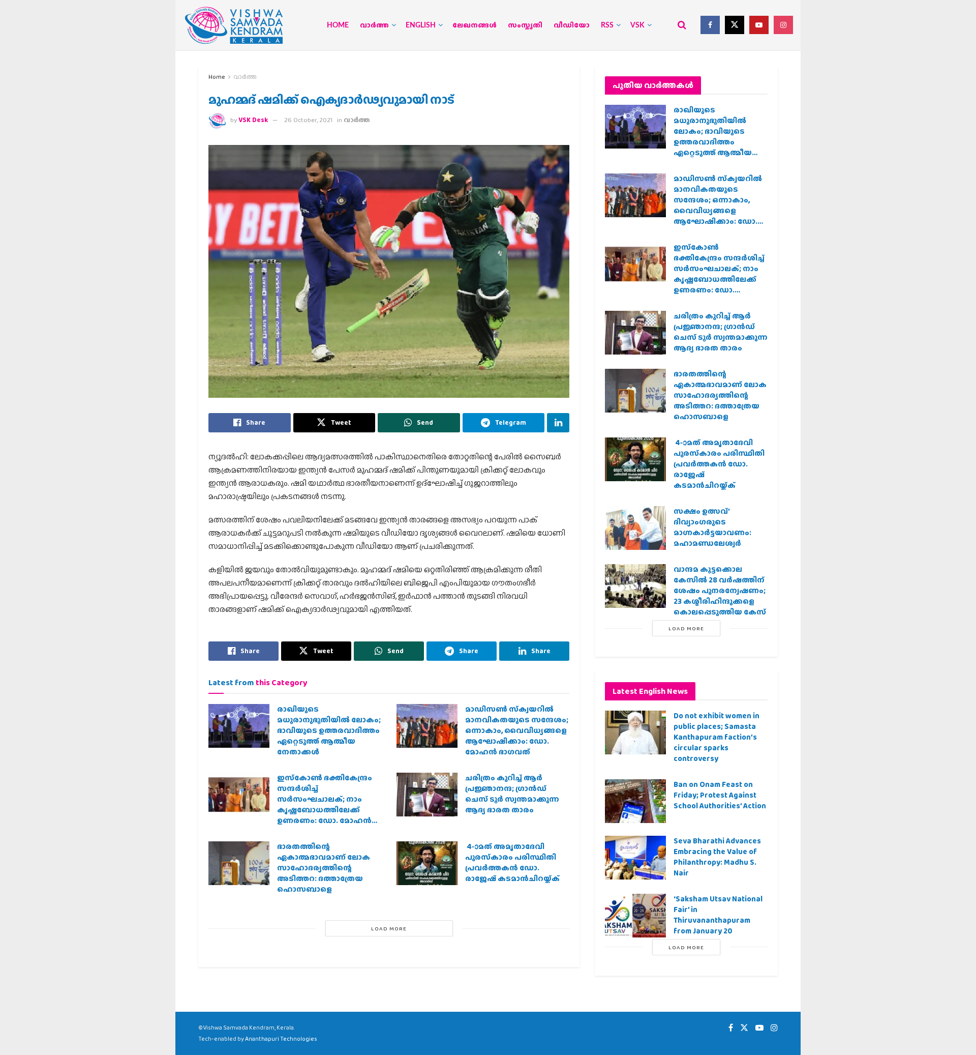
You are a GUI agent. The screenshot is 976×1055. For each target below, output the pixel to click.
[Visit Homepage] (234, 25)
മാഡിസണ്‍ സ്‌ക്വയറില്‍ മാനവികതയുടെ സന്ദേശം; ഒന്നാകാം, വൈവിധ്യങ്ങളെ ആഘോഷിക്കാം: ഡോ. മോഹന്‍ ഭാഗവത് (516, 730)
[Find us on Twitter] (734, 25)
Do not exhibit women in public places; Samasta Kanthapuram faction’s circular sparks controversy (716, 737)
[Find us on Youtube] (759, 25)
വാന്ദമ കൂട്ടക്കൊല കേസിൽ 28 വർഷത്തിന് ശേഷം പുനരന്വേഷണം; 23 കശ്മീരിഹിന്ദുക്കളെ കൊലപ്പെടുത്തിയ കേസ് (720, 591)
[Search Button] (682, 25)
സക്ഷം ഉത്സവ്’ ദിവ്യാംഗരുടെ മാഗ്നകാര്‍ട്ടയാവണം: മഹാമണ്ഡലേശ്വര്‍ (712, 527)
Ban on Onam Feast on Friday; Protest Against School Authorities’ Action (720, 795)
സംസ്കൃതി (525, 25)
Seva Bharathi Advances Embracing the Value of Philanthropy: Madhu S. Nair (717, 856)
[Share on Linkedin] (558, 422)
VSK (637, 25)
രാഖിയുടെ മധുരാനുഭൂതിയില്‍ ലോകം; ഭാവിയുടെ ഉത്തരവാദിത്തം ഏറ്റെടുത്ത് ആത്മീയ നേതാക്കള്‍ (329, 730)
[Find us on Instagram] (783, 25)
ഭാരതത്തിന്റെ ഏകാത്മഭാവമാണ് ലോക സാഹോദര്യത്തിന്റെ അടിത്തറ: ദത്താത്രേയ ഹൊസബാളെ (323, 868)
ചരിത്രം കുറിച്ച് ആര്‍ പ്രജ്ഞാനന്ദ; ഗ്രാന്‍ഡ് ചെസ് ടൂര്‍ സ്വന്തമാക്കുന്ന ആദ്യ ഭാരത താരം (512, 793)
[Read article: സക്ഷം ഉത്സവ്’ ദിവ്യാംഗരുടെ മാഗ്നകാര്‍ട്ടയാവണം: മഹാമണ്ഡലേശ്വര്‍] (635, 528)
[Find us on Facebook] (710, 25)
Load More (389, 928)
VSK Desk (253, 120)
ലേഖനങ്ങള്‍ (474, 25)
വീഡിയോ (572, 25)
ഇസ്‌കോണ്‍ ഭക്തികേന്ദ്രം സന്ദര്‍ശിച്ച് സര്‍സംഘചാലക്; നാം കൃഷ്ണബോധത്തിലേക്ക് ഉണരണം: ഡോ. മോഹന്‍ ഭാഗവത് (324, 804)
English (421, 25)
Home (338, 25)
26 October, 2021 (308, 120)
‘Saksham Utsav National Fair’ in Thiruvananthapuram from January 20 (718, 914)
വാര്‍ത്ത (374, 25)
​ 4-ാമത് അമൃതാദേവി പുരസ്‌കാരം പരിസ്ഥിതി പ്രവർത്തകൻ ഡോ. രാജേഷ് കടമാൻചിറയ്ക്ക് (512, 862)
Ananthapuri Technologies (281, 1038)
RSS (607, 25)
